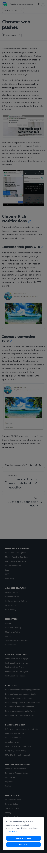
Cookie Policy (11, 831)
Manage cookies (23, 838)
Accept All (23, 845)
